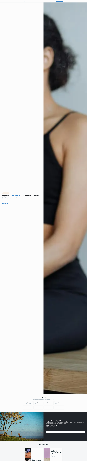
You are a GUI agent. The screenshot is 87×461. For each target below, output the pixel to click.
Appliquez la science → (59, 1)
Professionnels (46, 1)
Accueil (29, 1)
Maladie (40, 1)
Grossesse (37, 1)
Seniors (52, 1)
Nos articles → (5, 203)
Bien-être (34, 1)
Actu (31, 1)
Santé (49, 1)
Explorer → (48, 431)
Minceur (43, 1)
